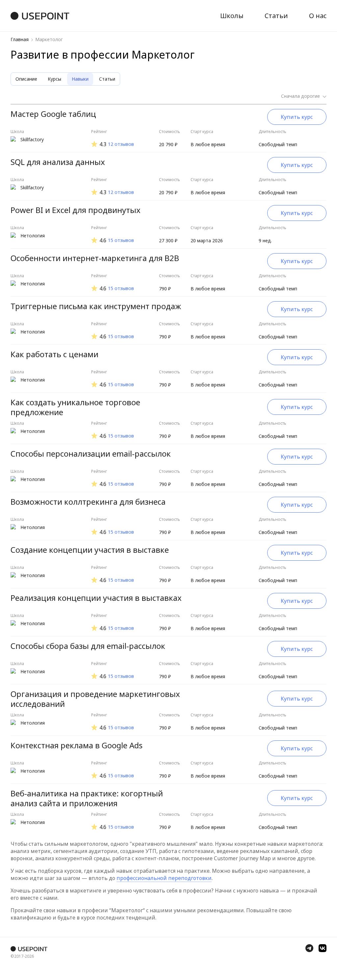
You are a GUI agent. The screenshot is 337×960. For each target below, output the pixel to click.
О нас (317, 15)
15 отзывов (121, 240)
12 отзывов (121, 144)
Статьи (276, 15)
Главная (20, 39)
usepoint (45, 16)
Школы (232, 15)
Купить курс (297, 116)
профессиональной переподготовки (164, 878)
